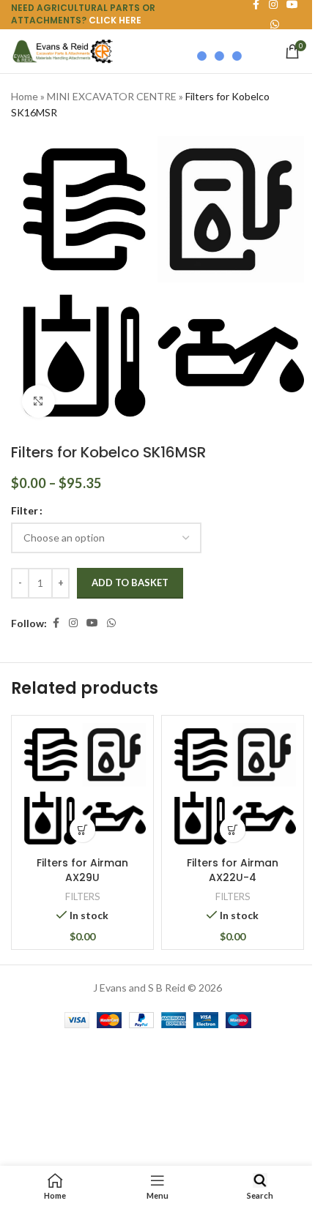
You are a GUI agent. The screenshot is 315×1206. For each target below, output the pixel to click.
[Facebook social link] (55, 623)
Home (24, 96)
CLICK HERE (115, 20)
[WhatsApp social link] (111, 623)
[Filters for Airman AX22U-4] (232, 786)
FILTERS (82, 896)
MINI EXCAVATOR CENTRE (112, 96)
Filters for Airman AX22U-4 (232, 870)
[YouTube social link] (92, 623)
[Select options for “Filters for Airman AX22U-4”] (232, 829)
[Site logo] (62, 50)
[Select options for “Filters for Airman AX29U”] (82, 829)
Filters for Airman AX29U (82, 870)
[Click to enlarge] (38, 401)
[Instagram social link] (73, 623)
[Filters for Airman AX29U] (82, 786)
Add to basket (130, 582)
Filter (24, 510)
